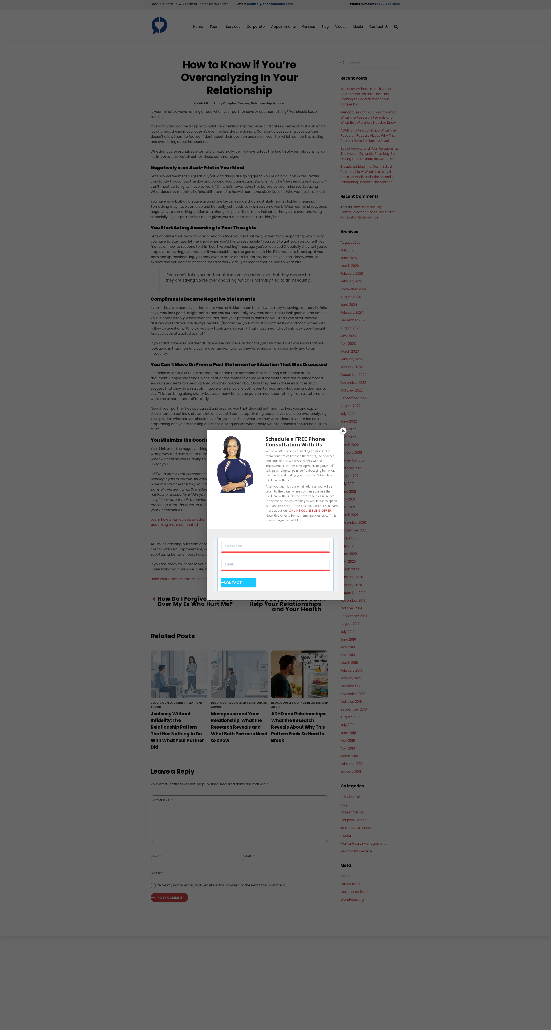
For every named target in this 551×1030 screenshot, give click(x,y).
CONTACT (232, 583)
